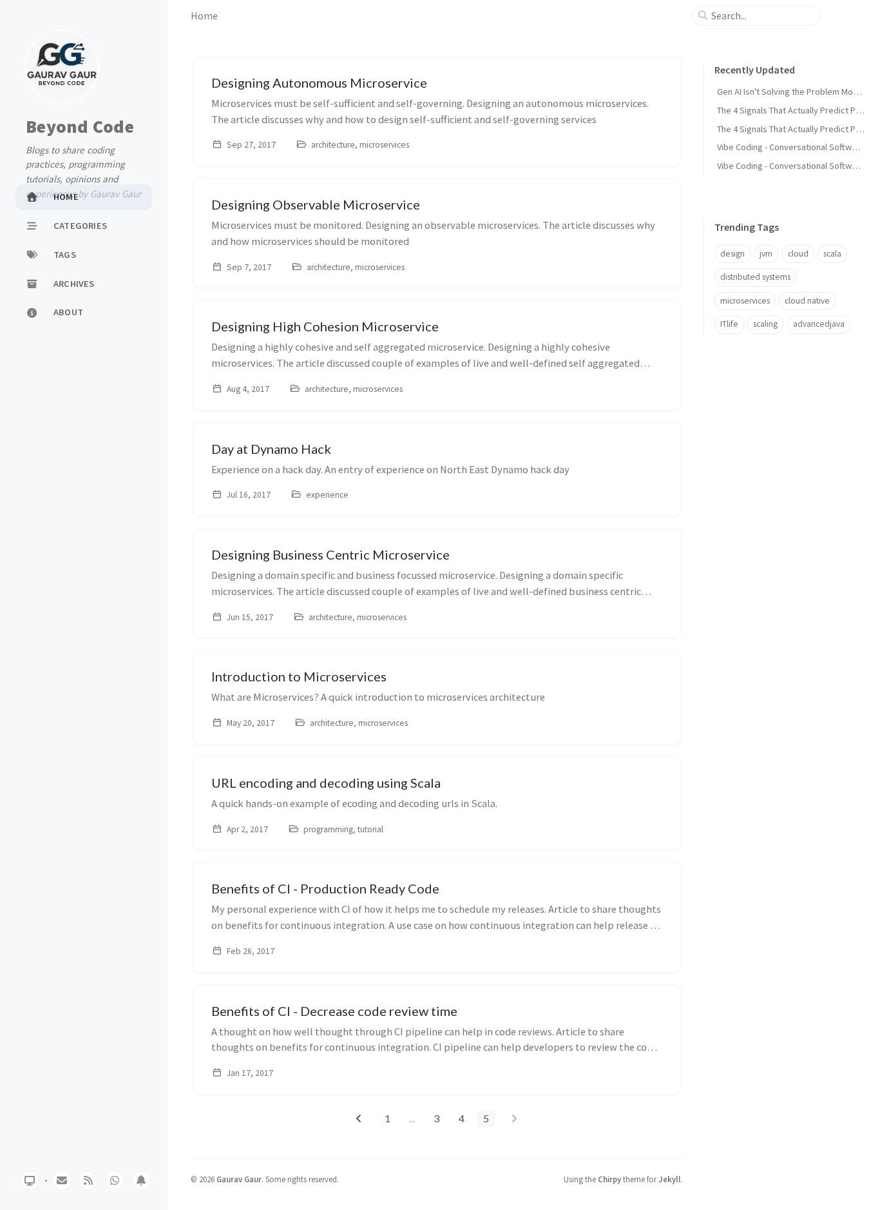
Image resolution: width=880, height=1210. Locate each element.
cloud (798, 253)
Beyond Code (80, 127)
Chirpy (609, 1179)
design (732, 253)
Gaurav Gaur (239, 1179)
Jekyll (669, 1179)
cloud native (807, 300)
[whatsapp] (115, 1180)
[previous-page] (359, 1118)
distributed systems (755, 276)
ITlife (729, 323)
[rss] (88, 1180)
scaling (765, 323)
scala (832, 253)
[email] (62, 1180)
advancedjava (819, 323)
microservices (745, 300)
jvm (766, 253)
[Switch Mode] (30, 1180)
